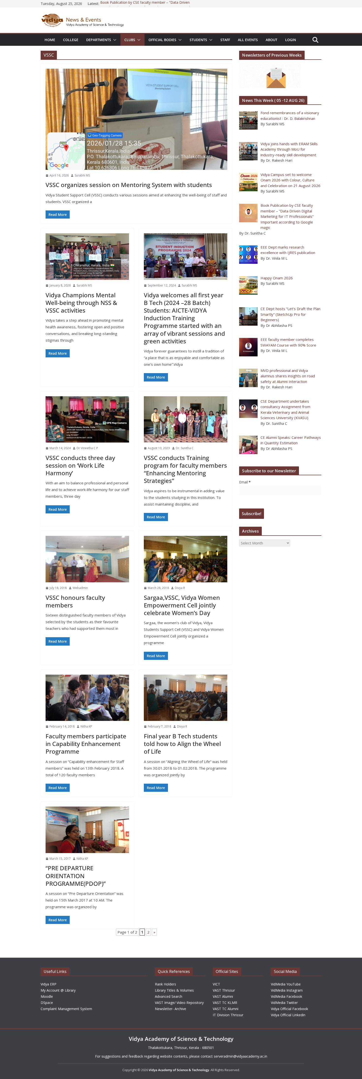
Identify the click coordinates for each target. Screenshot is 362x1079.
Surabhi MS (82, 175)
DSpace (47, 1002)
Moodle (47, 996)
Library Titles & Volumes (174, 990)
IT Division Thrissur (228, 1015)
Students (198, 39)
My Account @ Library (58, 990)
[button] (113, 39)
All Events (248, 39)
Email (245, 482)
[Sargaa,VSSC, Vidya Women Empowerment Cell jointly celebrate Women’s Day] (185, 559)
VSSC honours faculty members (75, 601)
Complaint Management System (66, 1008)
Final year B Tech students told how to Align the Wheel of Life (182, 743)
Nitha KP (86, 726)
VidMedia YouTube (286, 984)
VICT (216, 984)
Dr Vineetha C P (87, 448)
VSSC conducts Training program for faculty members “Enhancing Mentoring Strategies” (185, 469)
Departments (98, 39)
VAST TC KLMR (225, 1002)
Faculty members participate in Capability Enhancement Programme (86, 743)
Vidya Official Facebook (289, 1008)
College (70, 39)
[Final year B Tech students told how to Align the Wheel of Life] (185, 698)
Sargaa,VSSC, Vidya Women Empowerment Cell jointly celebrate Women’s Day (182, 605)
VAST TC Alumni (225, 1008)
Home (50, 39)
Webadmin (80, 588)
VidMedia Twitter (284, 1002)
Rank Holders (165, 984)
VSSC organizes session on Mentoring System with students (129, 185)
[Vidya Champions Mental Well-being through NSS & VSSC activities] (87, 256)
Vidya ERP (48, 984)
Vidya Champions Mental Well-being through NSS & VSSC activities (81, 302)
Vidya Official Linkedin (288, 1015)
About (271, 39)
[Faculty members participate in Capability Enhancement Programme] (87, 698)
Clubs (129, 39)
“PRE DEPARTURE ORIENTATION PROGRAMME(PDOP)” (76, 875)
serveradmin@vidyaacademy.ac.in (240, 1056)
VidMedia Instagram (287, 990)
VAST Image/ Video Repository (179, 1002)
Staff (225, 39)
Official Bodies (162, 39)
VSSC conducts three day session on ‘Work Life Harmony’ (80, 465)
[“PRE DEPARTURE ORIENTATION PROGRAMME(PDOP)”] (87, 830)
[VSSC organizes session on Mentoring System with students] (136, 119)
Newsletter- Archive (170, 1008)
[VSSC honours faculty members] (87, 559)
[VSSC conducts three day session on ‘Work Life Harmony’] (87, 419)
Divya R (180, 588)
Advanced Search (168, 996)
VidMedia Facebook (286, 996)
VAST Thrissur (224, 990)
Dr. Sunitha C (185, 448)
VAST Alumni (223, 996)
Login (290, 39)
